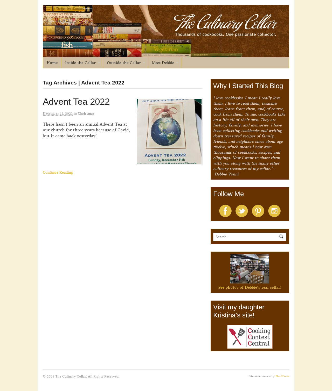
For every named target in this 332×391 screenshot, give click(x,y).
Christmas (86, 113)
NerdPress (282, 376)
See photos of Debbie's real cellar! (249, 287)
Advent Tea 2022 (76, 101)
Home (52, 62)
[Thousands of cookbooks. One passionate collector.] (166, 54)
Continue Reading (58, 172)
